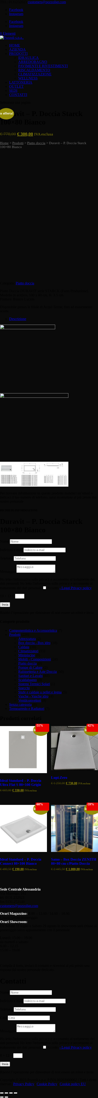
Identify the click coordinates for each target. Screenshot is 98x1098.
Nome (4, 541)
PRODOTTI (18, 54)
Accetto (69, 588)
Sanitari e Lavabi (30, 676)
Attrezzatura (27, 639)
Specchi (24, 688)
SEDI (13, 91)
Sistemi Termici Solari (34, 684)
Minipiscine (26, 655)
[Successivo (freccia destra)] (6, 1097)
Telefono (6, 558)
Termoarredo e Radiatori (26, 709)
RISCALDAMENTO (34, 70)
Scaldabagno (27, 680)
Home (4, 143)
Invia (5, 604)
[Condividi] (11, 1093)
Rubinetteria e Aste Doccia (37, 672)
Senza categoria (20, 704)
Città (3, 1018)
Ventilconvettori (29, 700)
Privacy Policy (23, 1084)
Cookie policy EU (73, 1084)
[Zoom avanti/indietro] (2, 1093)
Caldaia (23, 647)
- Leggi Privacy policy (75, 588)
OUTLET (16, 86)
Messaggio (7, 571)
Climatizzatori (28, 651)
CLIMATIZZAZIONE (35, 74)
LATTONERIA (20, 82)
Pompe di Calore (30, 667)
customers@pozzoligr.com (19, 906)
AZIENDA (17, 49)
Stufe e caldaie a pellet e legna (40, 692)
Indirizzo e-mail (11, 550)
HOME (14, 45)
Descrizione (17, 319)
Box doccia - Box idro (34, 643)
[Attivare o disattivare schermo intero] (6, 1093)
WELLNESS (28, 78)
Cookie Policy (47, 1084)
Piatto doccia (36, 143)
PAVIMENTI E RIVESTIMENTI (43, 66)
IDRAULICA (28, 58)
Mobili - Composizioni (34, 659)
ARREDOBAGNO (32, 62)
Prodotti (17, 143)
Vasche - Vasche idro (33, 696)
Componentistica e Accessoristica (33, 630)
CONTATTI (18, 95)
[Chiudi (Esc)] (15, 1093)
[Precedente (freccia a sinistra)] (2, 1097)
